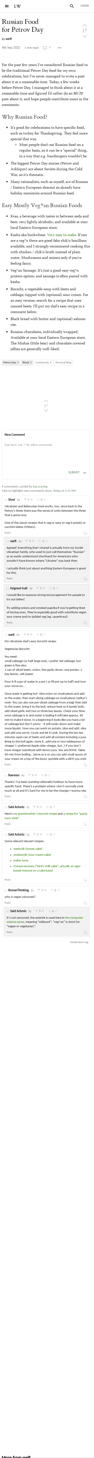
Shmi (11, 500)
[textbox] (46, 449)
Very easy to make (61, 235)
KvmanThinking (18, 890)
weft (9, 39)
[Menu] (7, 6)
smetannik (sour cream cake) (32, 855)
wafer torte (20, 860)
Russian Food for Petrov (22, 26)
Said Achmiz (16, 807)
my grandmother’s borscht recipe (35, 814)
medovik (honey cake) (27, 849)
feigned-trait (19, 588)
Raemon (13, 775)
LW (17, 6)
